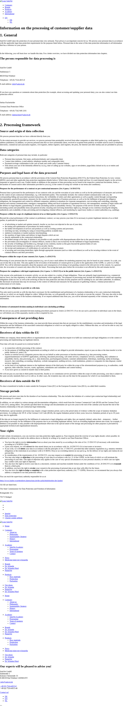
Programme (14, 549)
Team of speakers (16, 551)
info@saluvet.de (18, 84)
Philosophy (14, 534)
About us (13, 532)
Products (8, 9)
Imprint (7, 514)
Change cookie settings (13, 518)
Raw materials (15, 577)
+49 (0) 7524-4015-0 (8, 686)
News (7, 558)
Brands (7, 7)
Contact (12, 554)
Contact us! (4, 692)
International (9, 14)
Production (14, 579)
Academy (8, 12)
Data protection (10, 516)
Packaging (14, 581)
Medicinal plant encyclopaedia (16, 560)
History (12, 539)
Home (7, 526)
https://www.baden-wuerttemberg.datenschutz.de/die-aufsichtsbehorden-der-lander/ (31, 481)
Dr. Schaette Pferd (12, 568)
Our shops (9, 585)
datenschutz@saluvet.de (21, 115)
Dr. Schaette (9, 566)
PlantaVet (8, 570)
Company (8, 5)
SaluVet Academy (16, 547)
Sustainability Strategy (18, 537)
